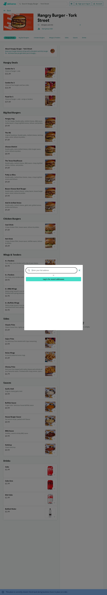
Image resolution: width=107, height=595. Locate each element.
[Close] (79, 270)
